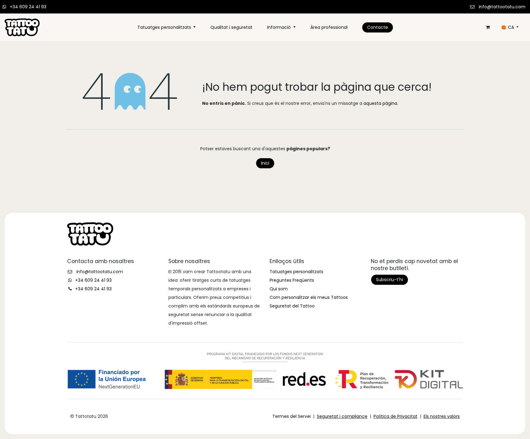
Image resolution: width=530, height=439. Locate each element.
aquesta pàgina (380, 103)
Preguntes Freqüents (292, 280)
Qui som (279, 289)
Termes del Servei (291, 416)
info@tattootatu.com (502, 7)
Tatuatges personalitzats (296, 272)
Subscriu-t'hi (389, 280)
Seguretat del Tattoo (292, 306)
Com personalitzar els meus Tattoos (309, 297)
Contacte (377, 27)
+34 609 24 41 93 (28, 7)
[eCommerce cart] (488, 27)
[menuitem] (166, 27)
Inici (265, 163)
